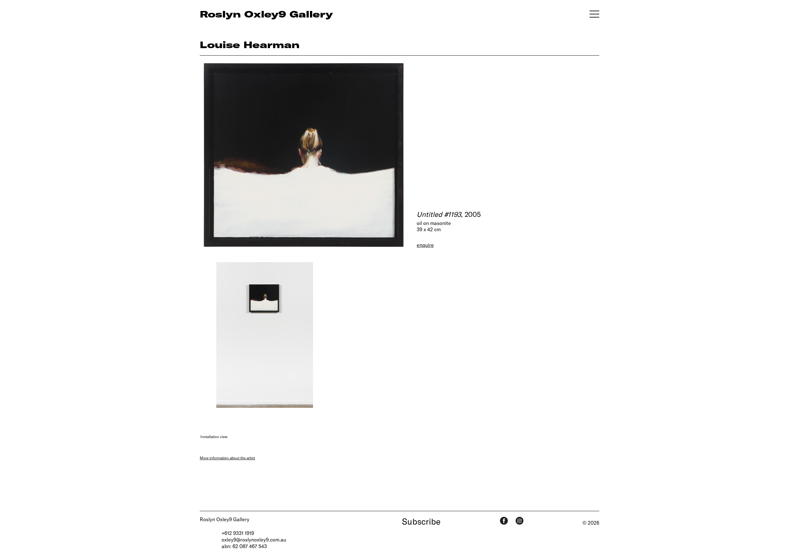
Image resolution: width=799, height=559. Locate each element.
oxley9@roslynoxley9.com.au (254, 539)
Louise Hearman (250, 44)
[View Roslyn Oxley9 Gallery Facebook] (504, 521)
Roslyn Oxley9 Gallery (224, 519)
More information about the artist (227, 458)
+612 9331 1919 (238, 533)
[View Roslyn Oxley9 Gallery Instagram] (519, 521)
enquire (425, 245)
